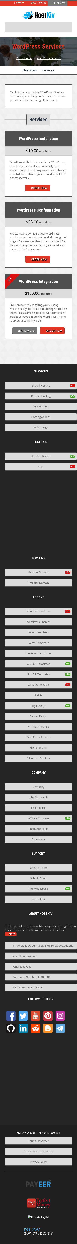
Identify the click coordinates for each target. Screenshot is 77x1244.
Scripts (38, 695)
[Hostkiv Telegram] (60, 1028)
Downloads (38, 839)
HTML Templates (38, 632)
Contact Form (38, 867)
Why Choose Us (38, 797)
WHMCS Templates (38, 611)
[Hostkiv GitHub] (11, 1028)
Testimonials (38, 808)
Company (38, 787)
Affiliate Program (38, 818)
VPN (40, 466)
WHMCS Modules (38, 685)
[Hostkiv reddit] (35, 1028)
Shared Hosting (41, 385)
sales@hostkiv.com (25, 956)
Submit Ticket (38, 878)
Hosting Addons (40, 417)
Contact (19, 3)
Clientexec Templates (38, 653)
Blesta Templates (38, 643)
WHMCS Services (38, 727)
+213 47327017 (22, 966)
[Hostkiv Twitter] (23, 1016)
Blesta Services (38, 747)
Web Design (40, 427)
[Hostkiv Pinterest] (48, 1016)
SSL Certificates (40, 456)
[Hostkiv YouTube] (35, 1016)
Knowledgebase (38, 888)
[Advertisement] (38, 517)
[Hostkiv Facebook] (11, 1016)
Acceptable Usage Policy (38, 1151)
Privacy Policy (38, 1162)
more (12, 934)
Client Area (59, 3)
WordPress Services (49, 58)
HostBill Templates (38, 674)
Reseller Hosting (41, 396)
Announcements (38, 829)
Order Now (39, 188)
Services (47, 70)
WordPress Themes (38, 622)
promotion (38, 899)
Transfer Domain (38, 583)
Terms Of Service (38, 1141)
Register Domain (38, 572)
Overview (30, 70)
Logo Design (38, 706)
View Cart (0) (38, 3)
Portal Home (24, 58)
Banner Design (38, 716)
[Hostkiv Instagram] (60, 1016)
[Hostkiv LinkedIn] (23, 1028)
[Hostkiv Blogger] (48, 1028)
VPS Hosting (40, 406)
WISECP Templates (38, 664)
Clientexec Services (38, 758)
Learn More (26, 330)
